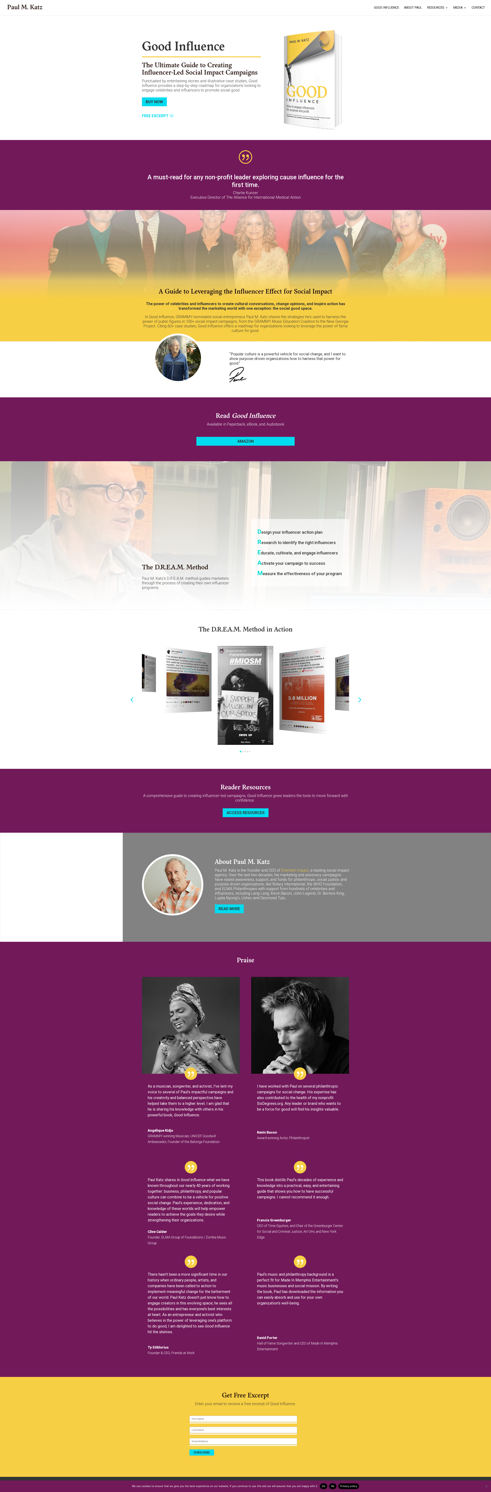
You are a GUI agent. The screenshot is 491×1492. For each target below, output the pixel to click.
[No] (486, 1486)
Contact (478, 7)
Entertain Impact (295, 870)
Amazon (245, 441)
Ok (323, 1486)
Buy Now (154, 102)
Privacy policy (348, 1486)
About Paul (413, 7)
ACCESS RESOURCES (246, 812)
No (333, 1486)
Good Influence (386, 7)
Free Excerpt (155, 116)
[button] (132, 699)
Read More (229, 909)
